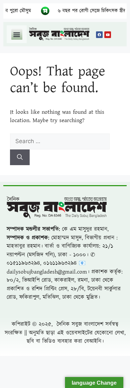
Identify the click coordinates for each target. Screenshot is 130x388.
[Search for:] (60, 141)
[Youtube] (107, 34)
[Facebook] (99, 34)
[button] (16, 34)
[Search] (20, 157)
